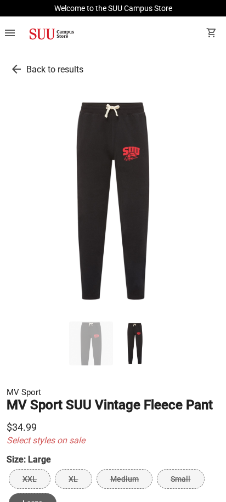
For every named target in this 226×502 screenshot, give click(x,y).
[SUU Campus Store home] (51, 34)
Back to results (54, 69)
